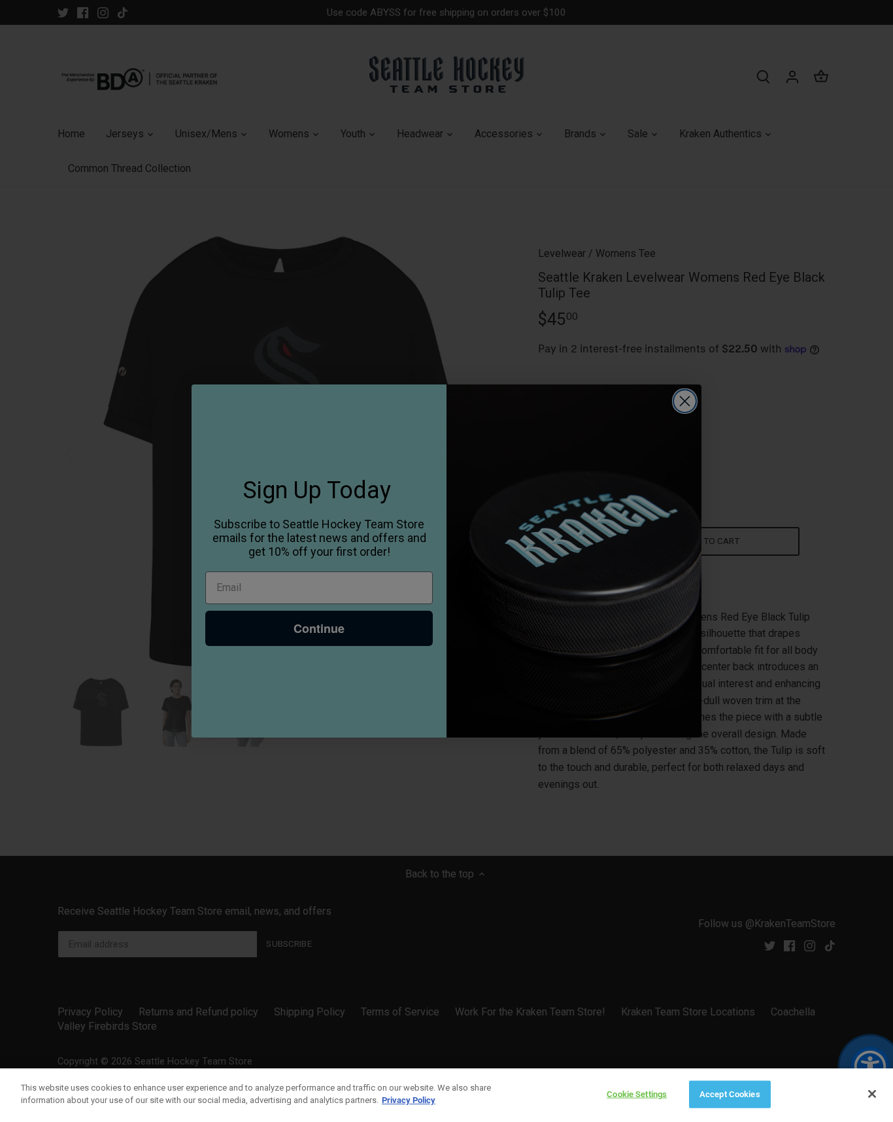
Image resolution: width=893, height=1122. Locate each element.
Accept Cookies (729, 1094)
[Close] (872, 1094)
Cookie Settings (637, 1094)
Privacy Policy (408, 1100)
